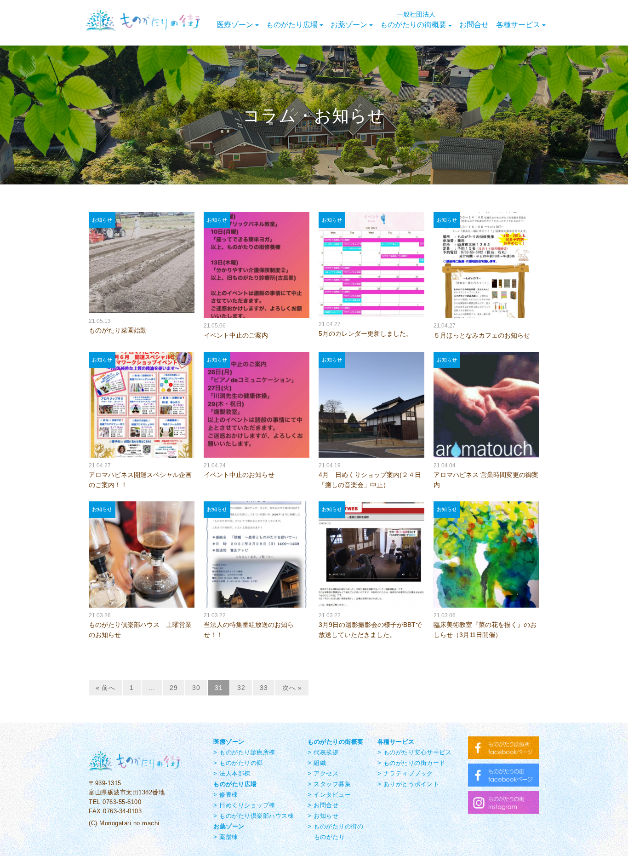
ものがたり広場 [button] (292, 24)
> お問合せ (323, 805)
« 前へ (105, 687)
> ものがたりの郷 (238, 762)
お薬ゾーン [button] (349, 24)
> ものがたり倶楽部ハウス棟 (253, 815)
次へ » (292, 687)
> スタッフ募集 (329, 784)
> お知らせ (323, 815)
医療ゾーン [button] (235, 24)
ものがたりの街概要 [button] (413, 19)
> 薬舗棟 (225, 836)
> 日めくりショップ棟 (244, 805)
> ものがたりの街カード (411, 762)
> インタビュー (329, 794)
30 (196, 687)
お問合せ (474, 24)
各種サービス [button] (518, 24)
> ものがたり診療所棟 (244, 752)
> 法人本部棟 (232, 773)
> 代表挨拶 (323, 752)
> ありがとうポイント (408, 784)
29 (173, 687)
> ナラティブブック (405, 773)
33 (264, 687)
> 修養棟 (225, 794)
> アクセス (323, 773)
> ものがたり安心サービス (414, 752)
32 (241, 687)
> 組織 (317, 762)
